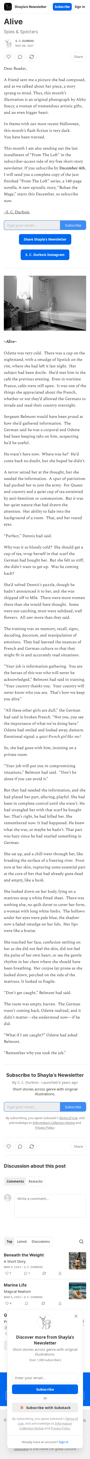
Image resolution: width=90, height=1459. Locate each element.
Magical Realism (17, 1291)
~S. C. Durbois (17, 212)
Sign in (80, 7)
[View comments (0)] (20, 57)
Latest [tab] (22, 1241)
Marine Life (15, 1285)
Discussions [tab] (41, 1241)
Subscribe (62, 7)
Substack (21, 1448)
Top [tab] (9, 1241)
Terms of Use (68, 1118)
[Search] (81, 1241)
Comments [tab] (15, 1181)
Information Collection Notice (54, 1123)
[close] (76, 1316)
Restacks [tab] (35, 1181)
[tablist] (24, 1181)
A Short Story (15, 1261)
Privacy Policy (60, 1428)
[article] (45, 1264)
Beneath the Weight (24, 1255)
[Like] (8, 57)
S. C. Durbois (24, 41)
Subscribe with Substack (48, 1407)
